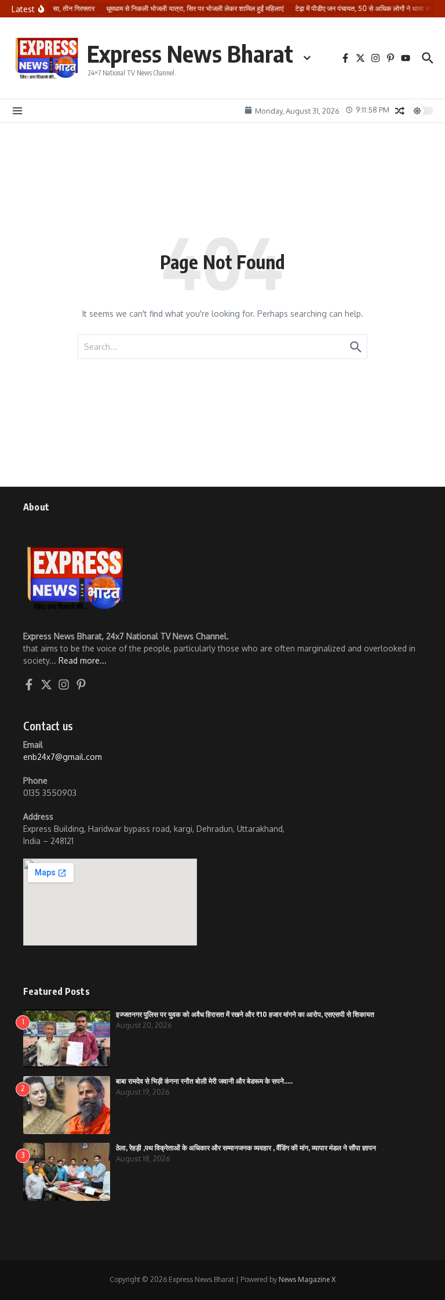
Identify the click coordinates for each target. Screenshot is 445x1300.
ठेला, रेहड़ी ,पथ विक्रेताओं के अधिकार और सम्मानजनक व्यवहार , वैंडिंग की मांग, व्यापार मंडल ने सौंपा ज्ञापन (246, 1147)
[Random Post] (399, 110)
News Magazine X (307, 1279)
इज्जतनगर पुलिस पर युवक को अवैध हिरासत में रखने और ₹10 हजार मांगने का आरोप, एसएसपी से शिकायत (245, 1014)
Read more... (83, 660)
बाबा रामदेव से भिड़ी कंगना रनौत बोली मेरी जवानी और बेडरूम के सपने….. (204, 1081)
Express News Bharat (190, 53)
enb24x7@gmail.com (62, 757)
